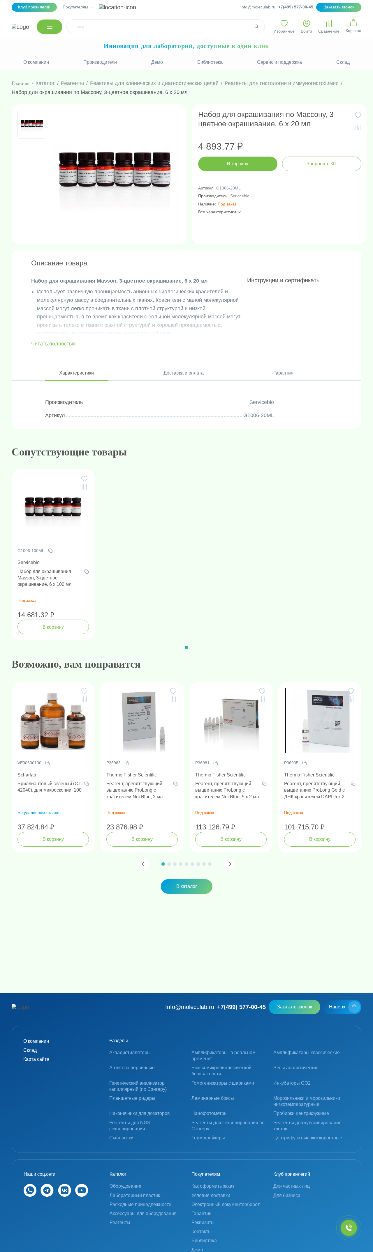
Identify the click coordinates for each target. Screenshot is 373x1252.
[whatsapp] (30, 1195)
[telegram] (47, 1195)
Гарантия (283, 372)
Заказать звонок (294, 1006)
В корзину (237, 163)
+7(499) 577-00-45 (295, 7)
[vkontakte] (64, 1195)
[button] (186, 647)
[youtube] (81, 1195)
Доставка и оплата (183, 372)
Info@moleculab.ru (257, 7)
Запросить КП (322, 163)
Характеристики (76, 372)
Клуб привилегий (34, 7)
